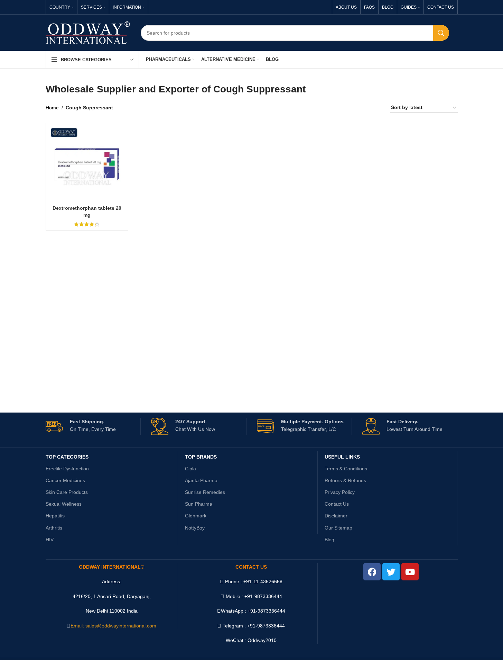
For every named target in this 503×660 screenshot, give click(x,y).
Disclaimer (336, 515)
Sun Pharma (198, 504)
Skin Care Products (67, 492)
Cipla (190, 468)
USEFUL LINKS (342, 457)
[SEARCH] (441, 33)
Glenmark (195, 515)
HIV (50, 539)
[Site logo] (88, 32)
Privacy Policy (340, 492)
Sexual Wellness (64, 504)
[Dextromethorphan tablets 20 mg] (86, 164)
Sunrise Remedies (205, 492)
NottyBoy (195, 528)
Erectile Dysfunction (67, 468)
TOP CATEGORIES (67, 457)
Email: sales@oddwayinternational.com (113, 626)
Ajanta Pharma (201, 480)
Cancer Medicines (65, 480)
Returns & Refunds (345, 480)
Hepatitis (55, 515)
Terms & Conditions (346, 468)
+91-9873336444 (266, 611)
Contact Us (337, 504)
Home (52, 107)
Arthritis (54, 528)
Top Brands (201, 457)
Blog (329, 539)
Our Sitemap (338, 528)
